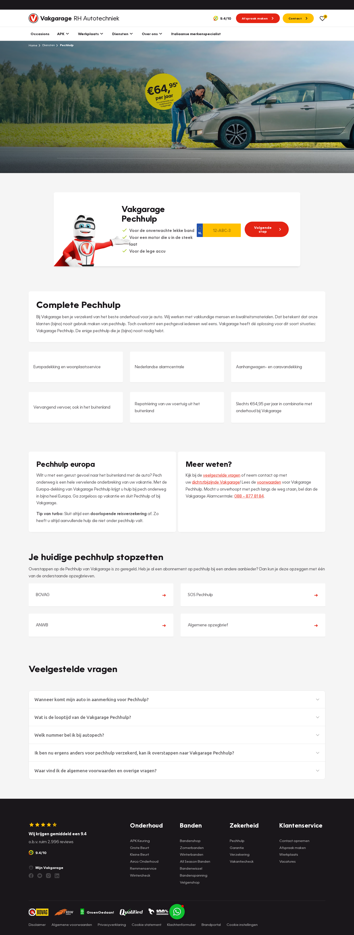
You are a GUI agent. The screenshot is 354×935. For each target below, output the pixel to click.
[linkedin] (57, 875)
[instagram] (48, 875)
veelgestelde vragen (221, 475)
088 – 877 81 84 (249, 496)
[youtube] (39, 875)
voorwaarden (269, 482)
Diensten (48, 45)
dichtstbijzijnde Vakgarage (216, 482)
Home (33, 45)
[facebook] (31, 875)
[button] (177, 699)
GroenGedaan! (100, 912)
